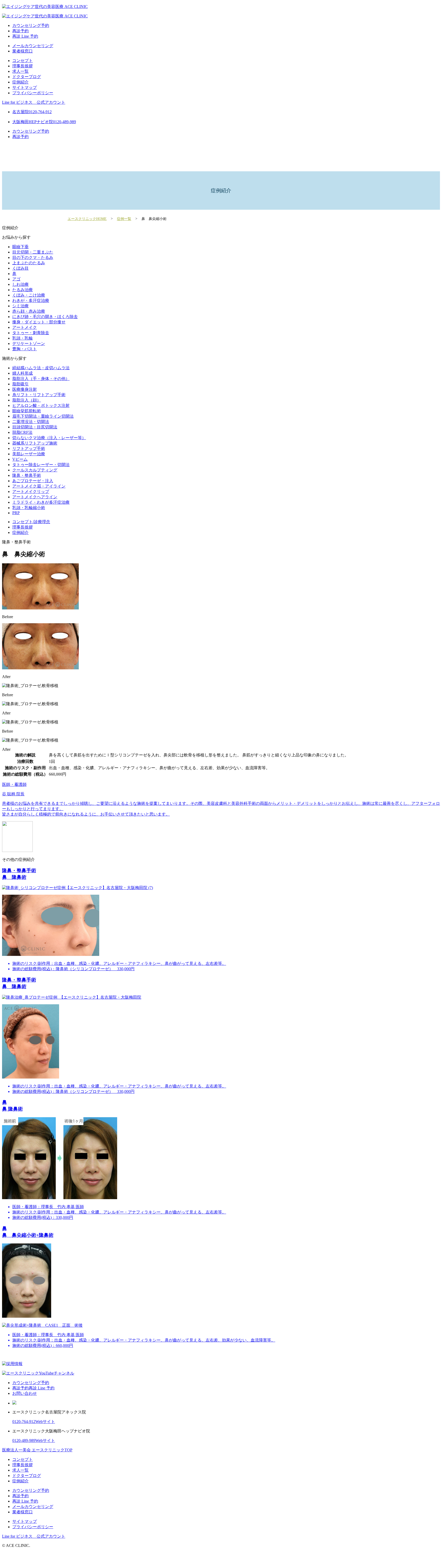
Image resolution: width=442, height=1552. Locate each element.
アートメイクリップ (30, 491)
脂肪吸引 (20, 384)
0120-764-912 (23, 1421)
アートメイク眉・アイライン (38, 486)
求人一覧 (20, 71)
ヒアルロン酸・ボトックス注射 (41, 405)
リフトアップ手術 (28, 448)
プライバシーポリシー (32, 93)
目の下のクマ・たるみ (32, 257)
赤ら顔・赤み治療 (28, 311)
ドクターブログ (26, 77)
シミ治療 (20, 306)
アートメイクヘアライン (34, 497)
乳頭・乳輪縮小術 (28, 507)
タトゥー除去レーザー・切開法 (41, 464)
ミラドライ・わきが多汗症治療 (41, 502)
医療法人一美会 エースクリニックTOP (37, 1450)
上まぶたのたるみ (28, 263)
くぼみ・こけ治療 (28, 295)
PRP (16, 513)
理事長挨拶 (22, 66)
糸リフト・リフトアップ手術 (38, 395)
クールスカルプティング (34, 470)
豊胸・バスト (24, 349)
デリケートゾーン (28, 343)
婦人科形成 (22, 373)
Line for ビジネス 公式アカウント (33, 102)
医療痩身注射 (24, 389)
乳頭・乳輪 (22, 338)
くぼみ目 (20, 268)
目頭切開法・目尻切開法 (34, 427)
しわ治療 (20, 284)
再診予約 (20, 31)
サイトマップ (24, 87)
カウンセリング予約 (30, 25)
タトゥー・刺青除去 (30, 333)
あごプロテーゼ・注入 (32, 481)
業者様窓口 (22, 51)
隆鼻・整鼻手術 (26, 475)
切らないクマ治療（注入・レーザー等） (49, 438)
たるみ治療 (22, 290)
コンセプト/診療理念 (31, 522)
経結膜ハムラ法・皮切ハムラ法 (41, 368)
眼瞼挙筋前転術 (26, 411)
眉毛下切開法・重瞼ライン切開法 (43, 416)
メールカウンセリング (32, 46)
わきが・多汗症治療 (30, 300)
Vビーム (20, 459)
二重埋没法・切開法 (30, 421)
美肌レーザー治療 (28, 454)
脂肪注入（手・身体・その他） (41, 378)
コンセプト (22, 60)
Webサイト (45, 1421)
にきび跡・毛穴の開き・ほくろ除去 (45, 316)
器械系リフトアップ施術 (34, 443)
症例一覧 (124, 219)
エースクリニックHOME (87, 219)
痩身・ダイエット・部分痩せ (38, 322)
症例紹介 (20, 82)
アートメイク (24, 327)
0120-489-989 (23, 1440)
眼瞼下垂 (20, 247)
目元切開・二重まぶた (32, 252)
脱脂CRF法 (22, 432)
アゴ (16, 279)
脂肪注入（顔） (26, 400)
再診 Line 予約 (25, 36)
